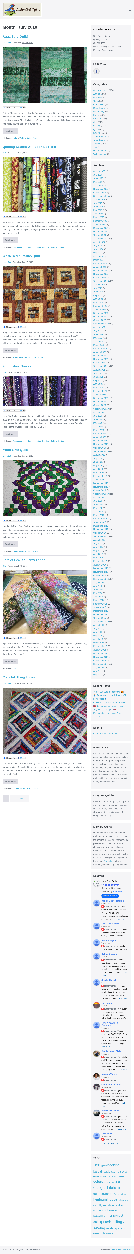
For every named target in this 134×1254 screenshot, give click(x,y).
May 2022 (97, 338)
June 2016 (98, 589)
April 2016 (98, 597)
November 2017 (100, 529)
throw (105, 1233)
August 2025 (99, 200)
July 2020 (97, 416)
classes (120, 1176)
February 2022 (100, 348)
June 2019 (98, 462)
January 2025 (99, 224)
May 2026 (97, 182)
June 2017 (98, 547)
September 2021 (101, 366)
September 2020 (101, 409)
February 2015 (100, 646)
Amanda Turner (109, 1074)
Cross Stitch (99, 104)
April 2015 (98, 639)
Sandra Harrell (108, 980)
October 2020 (99, 405)
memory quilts (101, 1210)
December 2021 (100, 356)
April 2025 (98, 214)
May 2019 (97, 465)
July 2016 (97, 586)
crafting (114, 1181)
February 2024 (100, 263)
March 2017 (98, 558)
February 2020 (100, 434)
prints (108, 1215)
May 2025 (97, 210)
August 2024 (99, 242)
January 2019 (99, 480)
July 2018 (97, 501)
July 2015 (97, 628)
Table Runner (99, 136)
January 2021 (99, 395)
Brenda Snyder (108, 940)
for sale (110, 1193)
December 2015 (100, 611)
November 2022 (100, 317)
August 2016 (99, 582)
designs (99, 1188)
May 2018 (97, 508)
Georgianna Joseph (111, 1085)
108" (96, 1165)
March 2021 (98, 387)
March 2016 (98, 600)
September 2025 (101, 196)
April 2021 (98, 384)
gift (121, 1194)
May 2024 (97, 253)
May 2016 (97, 593)
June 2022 (98, 334)
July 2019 (97, 458)
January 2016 (99, 607)
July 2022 (97, 331)
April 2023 (98, 299)
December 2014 (100, 653)
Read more (10, 132)
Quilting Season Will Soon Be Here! (29, 147)
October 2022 (99, 320)
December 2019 (100, 441)
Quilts (29, 138)
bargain (98, 1171)
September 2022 (101, 324)
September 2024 (101, 239)
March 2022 (98, 345)
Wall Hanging (99, 154)
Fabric (15, 138)
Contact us (108, 861)
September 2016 (101, 579)
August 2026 (99, 171)
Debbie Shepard (109, 954)
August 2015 (99, 625)
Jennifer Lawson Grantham (109, 1024)
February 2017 (100, 561)
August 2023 (99, 285)
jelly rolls (103, 1205)
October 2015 (99, 618)
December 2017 (100, 526)
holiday (121, 1200)
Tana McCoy (107, 1003)
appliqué (103, 1166)
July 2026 (97, 175)
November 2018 (100, 487)
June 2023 (98, 292)
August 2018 (99, 497)
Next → (22, 798)
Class (96, 101)
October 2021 (99, 363)
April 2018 (98, 511)
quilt (96, 1222)
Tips (95, 147)
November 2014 (100, 657)
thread (99, 1233)
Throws (36, 788)
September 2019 (101, 451)
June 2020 (98, 419)
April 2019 (98, 469)
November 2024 (100, 231)
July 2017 (97, 543)
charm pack (101, 1176)
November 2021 (100, 359)
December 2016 (100, 568)
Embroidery (98, 112)
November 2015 (100, 614)
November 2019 (100, 444)
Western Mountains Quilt (21, 256)
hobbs (112, 1199)
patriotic (118, 1210)
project (118, 1215)
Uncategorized (19, 668)
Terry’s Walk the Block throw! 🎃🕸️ (109, 692)
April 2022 (98, 341)
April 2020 (98, 426)
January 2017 (99, 565)
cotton (106, 1182)
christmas (111, 1176)
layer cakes (116, 1205)
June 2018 (98, 504)
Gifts (21, 357)
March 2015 (98, 643)
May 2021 (97, 380)
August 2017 (99, 540)
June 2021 (98, 377)
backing (113, 1165)
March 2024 (98, 260)
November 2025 (100, 189)
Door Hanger (99, 108)
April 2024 (98, 256)
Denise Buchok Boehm (112, 901)
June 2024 (98, 249)
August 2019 (99, 455)
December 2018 (100, 483)
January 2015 (99, 650)
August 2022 (99, 327)
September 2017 (101, 536)
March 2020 (98, 430)
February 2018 (100, 519)
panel (112, 1210)
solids (109, 1228)
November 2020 (100, 402)
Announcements (19, 247)
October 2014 (99, 660)
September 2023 (101, 281)
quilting (116, 1222)
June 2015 (98, 632)
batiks (106, 1172)
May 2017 (97, 550)
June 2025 (98, 207)
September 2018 (101, 494)
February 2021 (100, 391)
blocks (123, 1171)
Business (31, 247)
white (110, 1233)
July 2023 (97, 288)
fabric (111, 1188)
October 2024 (99, 235)
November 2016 (100, 572)
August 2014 (99, 667)
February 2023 (100, 306)
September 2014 (101, 664)
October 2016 (99, 575)
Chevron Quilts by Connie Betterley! (110, 702)
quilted (105, 1222)
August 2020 (99, 412)
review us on (109, 895)
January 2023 (99, 309)
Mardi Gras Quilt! (15, 450)
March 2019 (98, 473)
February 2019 (100, 476)
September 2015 (101, 621)
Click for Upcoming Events (105, 734)
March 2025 (98, 217)
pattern (98, 1215)
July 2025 (97, 203)
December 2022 (100, 313)
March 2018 (98, 515)
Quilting (22, 138)
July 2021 (97, 373)
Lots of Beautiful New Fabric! (24, 560)
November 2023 (100, 274)
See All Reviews (111, 1143)
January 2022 (99, 352)
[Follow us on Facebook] (96, 71)
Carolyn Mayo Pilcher (112, 1051)
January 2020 (99, 437)
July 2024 (97, 246)
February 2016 (100, 604)
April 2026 (98, 185)
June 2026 (98, 178)
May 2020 (97, 423)
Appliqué (97, 94)
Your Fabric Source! (17, 366)
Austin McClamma (110, 1111)
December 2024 (100, 228)
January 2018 (99, 522)
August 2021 (99, 370)
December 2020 (100, 398)
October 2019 (99, 448)
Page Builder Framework (121, 1250)
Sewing (35, 138)
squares (118, 1228)
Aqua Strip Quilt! (15, 36)
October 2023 (99, 278)
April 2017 (98, 554)
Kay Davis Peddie (110, 924)
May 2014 (97, 675)
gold (125, 1194)
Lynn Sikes (106, 1134)
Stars (125, 1229)
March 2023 (98, 302)
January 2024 (99, 267)
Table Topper (99, 140)
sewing (99, 1228)
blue (95, 1176)
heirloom (100, 1199)
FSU (118, 1194)
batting (114, 1171)
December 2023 (100, 270)
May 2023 (97, 295)
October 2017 (99, 533)
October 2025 (99, 192)
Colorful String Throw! (19, 677)
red (124, 1222)
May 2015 (97, 636)
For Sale (45, 247)
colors (98, 1181)
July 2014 (97, 671)
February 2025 (100, 221)
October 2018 (99, 490)
